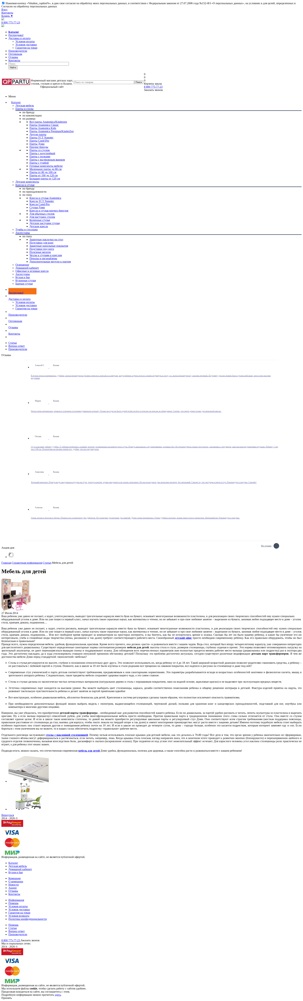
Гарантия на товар (26, 308)
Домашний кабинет (20, 869)
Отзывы (13, 57)
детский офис (183, 637)
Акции (12, 887)
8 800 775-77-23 (10, 22)
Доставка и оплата (19, 38)
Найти (13, 67)
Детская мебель (17, 866)
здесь (58, 994)
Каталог (16, 102)
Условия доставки (26, 305)
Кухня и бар (15, 872)
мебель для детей (89, 750)
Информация (16, 900)
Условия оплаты (25, 302)
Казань (7, 15)
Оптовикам (15, 54)
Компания (14, 878)
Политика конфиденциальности (27, 918)
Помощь (13, 903)
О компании (15, 881)
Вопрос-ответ (16, 931)
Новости (13, 884)
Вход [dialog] (4, 9)
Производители (17, 50)
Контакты (7, 12)
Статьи (12, 928)
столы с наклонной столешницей (67, 734)
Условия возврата (18, 915)
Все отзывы (266, 545)
